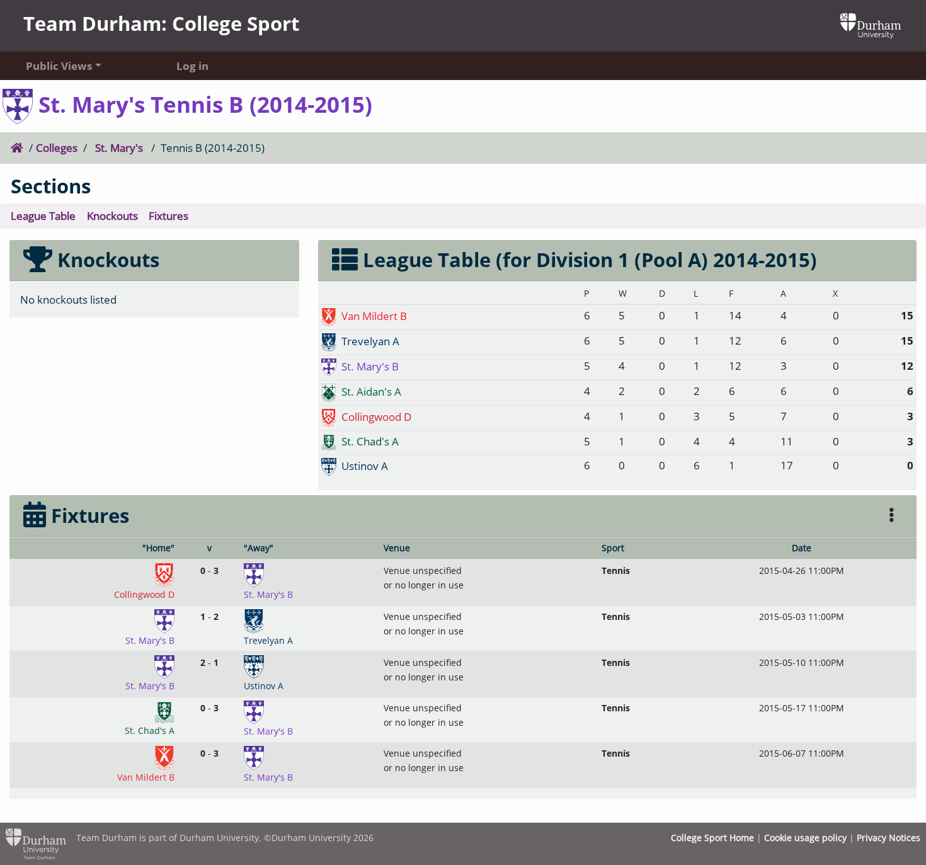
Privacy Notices (888, 838)
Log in (192, 65)
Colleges (56, 147)
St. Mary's (119, 147)
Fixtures (168, 215)
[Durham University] (870, 24)
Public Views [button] (59, 65)
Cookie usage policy (805, 838)
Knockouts (112, 215)
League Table (43, 215)
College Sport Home (712, 838)
